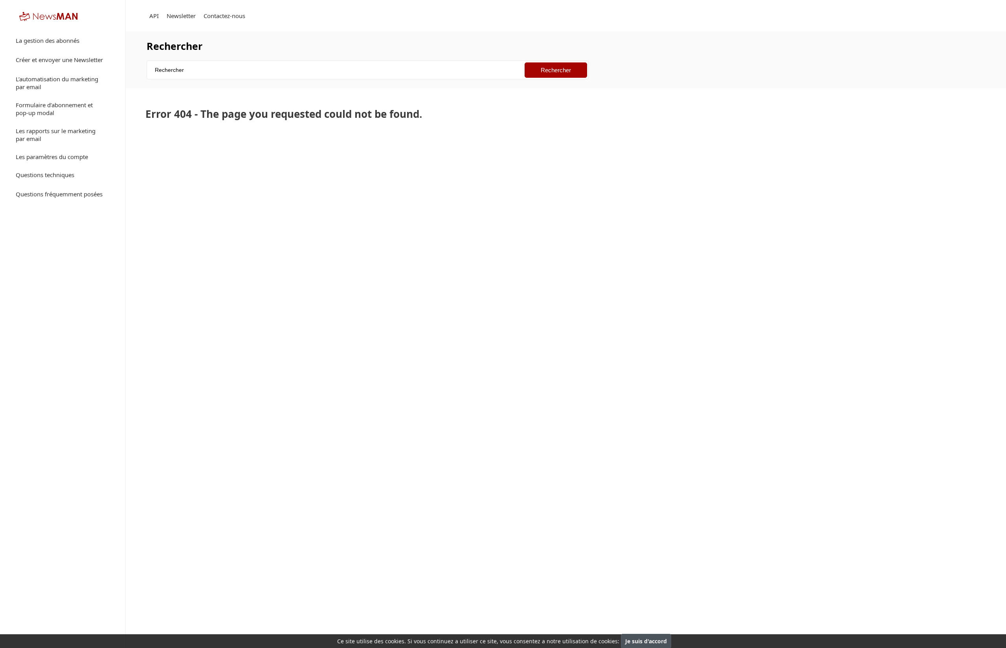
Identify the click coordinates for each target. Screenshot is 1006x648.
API (154, 16)
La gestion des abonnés (47, 40)
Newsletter (181, 16)
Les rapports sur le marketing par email (55, 135)
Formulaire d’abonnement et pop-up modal (54, 109)
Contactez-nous (224, 16)
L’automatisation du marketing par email (57, 83)
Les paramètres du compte (52, 157)
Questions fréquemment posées (59, 194)
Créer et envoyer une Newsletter (59, 60)
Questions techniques (45, 175)
